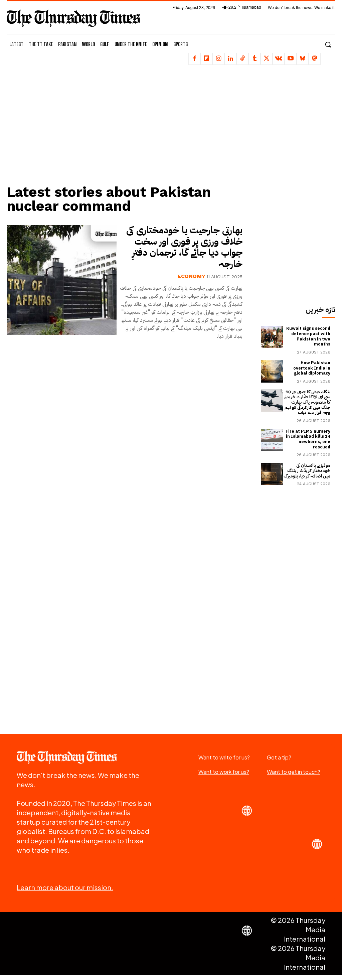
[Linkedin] (230, 59)
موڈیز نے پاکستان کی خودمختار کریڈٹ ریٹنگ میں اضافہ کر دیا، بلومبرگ (307, 470)
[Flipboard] (206, 59)
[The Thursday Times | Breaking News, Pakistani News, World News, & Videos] (73, 18)
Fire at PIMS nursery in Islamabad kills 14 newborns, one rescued (308, 439)
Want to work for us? (223, 771)
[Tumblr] (254, 59)
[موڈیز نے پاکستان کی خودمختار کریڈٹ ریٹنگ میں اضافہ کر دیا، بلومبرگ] (272, 474)
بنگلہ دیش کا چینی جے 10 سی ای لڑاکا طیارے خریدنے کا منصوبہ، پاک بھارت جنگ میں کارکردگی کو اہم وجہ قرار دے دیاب (307, 402)
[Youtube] (291, 59)
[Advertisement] (128, 128)
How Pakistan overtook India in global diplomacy (311, 368)
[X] (267, 59)
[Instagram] (218, 59)
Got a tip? (279, 757)
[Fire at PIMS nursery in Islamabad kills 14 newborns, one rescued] (272, 440)
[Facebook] (194, 59)
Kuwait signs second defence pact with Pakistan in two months (308, 336)
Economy (191, 276)
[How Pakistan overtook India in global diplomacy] (272, 371)
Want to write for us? (224, 757)
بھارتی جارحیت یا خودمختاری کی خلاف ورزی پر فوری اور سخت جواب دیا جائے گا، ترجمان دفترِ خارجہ (184, 247)
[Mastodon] (315, 59)
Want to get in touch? (293, 771)
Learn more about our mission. (65, 887)
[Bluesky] (303, 59)
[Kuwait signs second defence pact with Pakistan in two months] (272, 337)
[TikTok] (242, 59)
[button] (328, 44)
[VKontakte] (279, 59)
